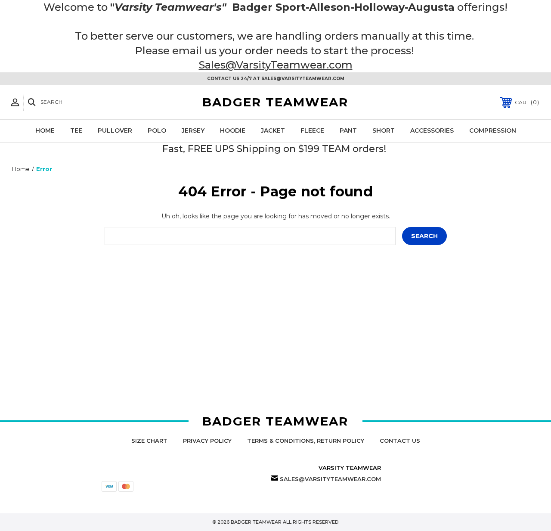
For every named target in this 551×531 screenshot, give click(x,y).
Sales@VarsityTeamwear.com (276, 65)
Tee (76, 130)
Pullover (115, 130)
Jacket (273, 130)
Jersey (193, 130)
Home (45, 130)
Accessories (432, 130)
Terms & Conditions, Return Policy (305, 440)
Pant (348, 130)
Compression (492, 130)
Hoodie (232, 130)
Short (383, 130)
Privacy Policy (207, 440)
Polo (157, 130)
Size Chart (149, 440)
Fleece (312, 130)
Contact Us (400, 440)
